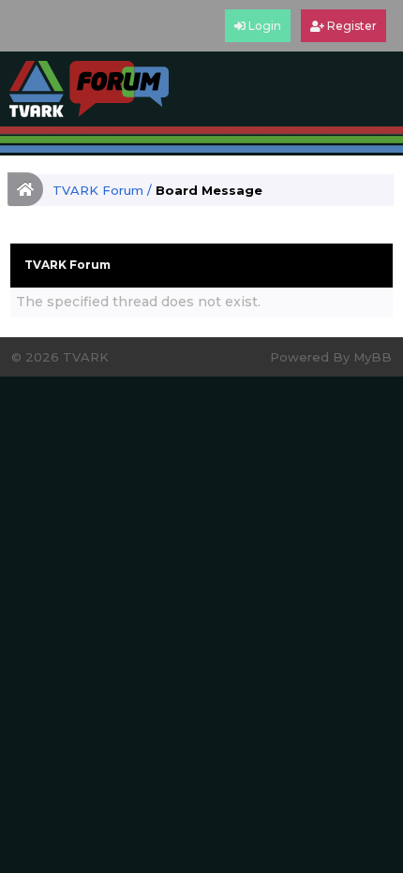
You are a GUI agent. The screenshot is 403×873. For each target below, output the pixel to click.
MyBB (372, 356)
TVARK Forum (97, 190)
